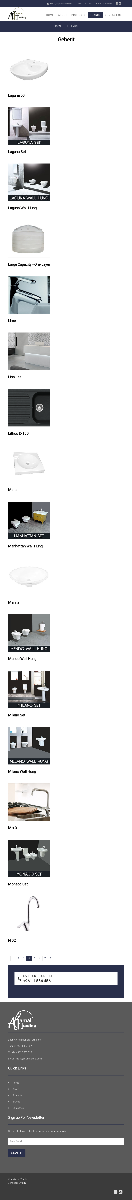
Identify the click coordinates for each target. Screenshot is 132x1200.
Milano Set (16, 715)
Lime (12, 320)
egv (24, 1183)
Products (78, 15)
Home (50, 15)
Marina (13, 602)
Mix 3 (12, 828)
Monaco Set (18, 884)
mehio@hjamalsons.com (61, 3)
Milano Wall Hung (22, 771)
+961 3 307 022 (104, 3)
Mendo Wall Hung (22, 658)
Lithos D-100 (18, 433)
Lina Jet (14, 377)
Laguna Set (17, 151)
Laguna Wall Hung (22, 208)
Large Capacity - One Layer (29, 264)
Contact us (113, 15)
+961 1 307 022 (85, 3)
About (62, 15)
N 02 (12, 940)
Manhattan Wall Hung (25, 546)
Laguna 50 (16, 95)
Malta (12, 489)
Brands (95, 15)
